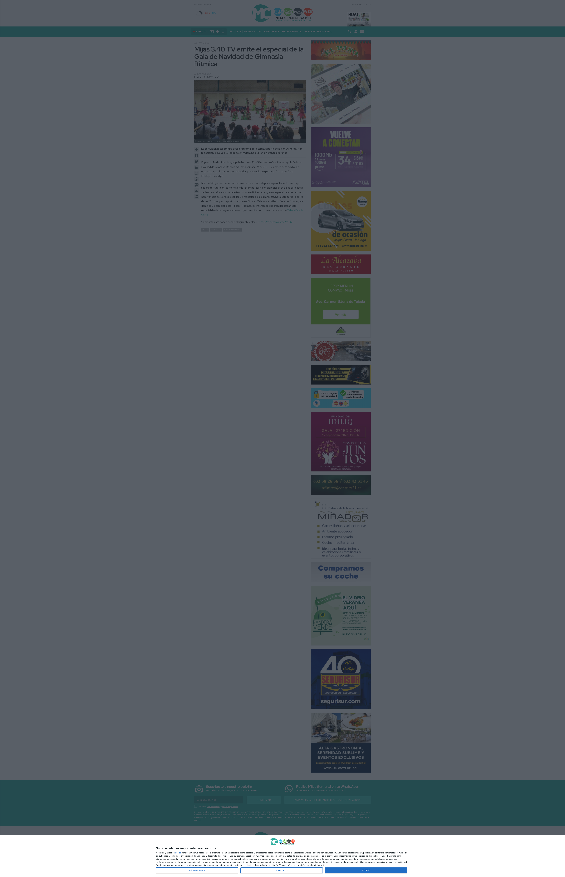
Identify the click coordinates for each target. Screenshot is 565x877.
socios (178, 853)
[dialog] (282, 856)
